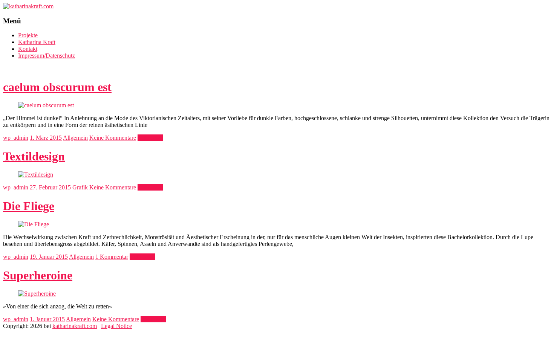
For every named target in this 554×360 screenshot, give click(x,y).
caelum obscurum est (57, 87)
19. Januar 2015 (49, 256)
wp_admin (15, 137)
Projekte (28, 35)
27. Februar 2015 (50, 187)
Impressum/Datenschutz (46, 55)
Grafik (80, 187)
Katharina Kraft (36, 42)
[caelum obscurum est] (46, 105)
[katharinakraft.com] (28, 6)
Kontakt (27, 49)
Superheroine (37, 275)
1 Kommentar (111, 256)
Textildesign (34, 156)
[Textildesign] (35, 174)
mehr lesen (150, 137)
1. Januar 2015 (47, 319)
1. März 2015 (46, 137)
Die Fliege (28, 206)
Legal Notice (116, 326)
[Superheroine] (37, 293)
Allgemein (75, 137)
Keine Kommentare (112, 137)
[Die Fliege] (33, 224)
